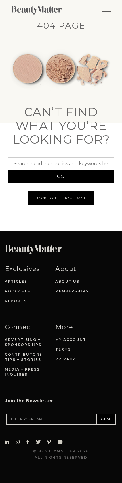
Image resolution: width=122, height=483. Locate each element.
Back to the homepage (61, 198)
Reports (16, 301)
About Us (67, 281)
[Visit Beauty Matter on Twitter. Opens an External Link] (40, 442)
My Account (70, 340)
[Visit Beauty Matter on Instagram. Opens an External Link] (19, 442)
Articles (16, 281)
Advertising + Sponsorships (23, 342)
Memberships (72, 291)
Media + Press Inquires (22, 372)
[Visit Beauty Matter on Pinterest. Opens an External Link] (50, 442)
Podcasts (17, 291)
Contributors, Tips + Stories (24, 357)
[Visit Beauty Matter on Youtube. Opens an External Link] (62, 442)
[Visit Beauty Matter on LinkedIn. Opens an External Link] (8, 442)
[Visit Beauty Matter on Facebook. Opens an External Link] (29, 442)
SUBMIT (106, 419)
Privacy (65, 359)
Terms (63, 349)
